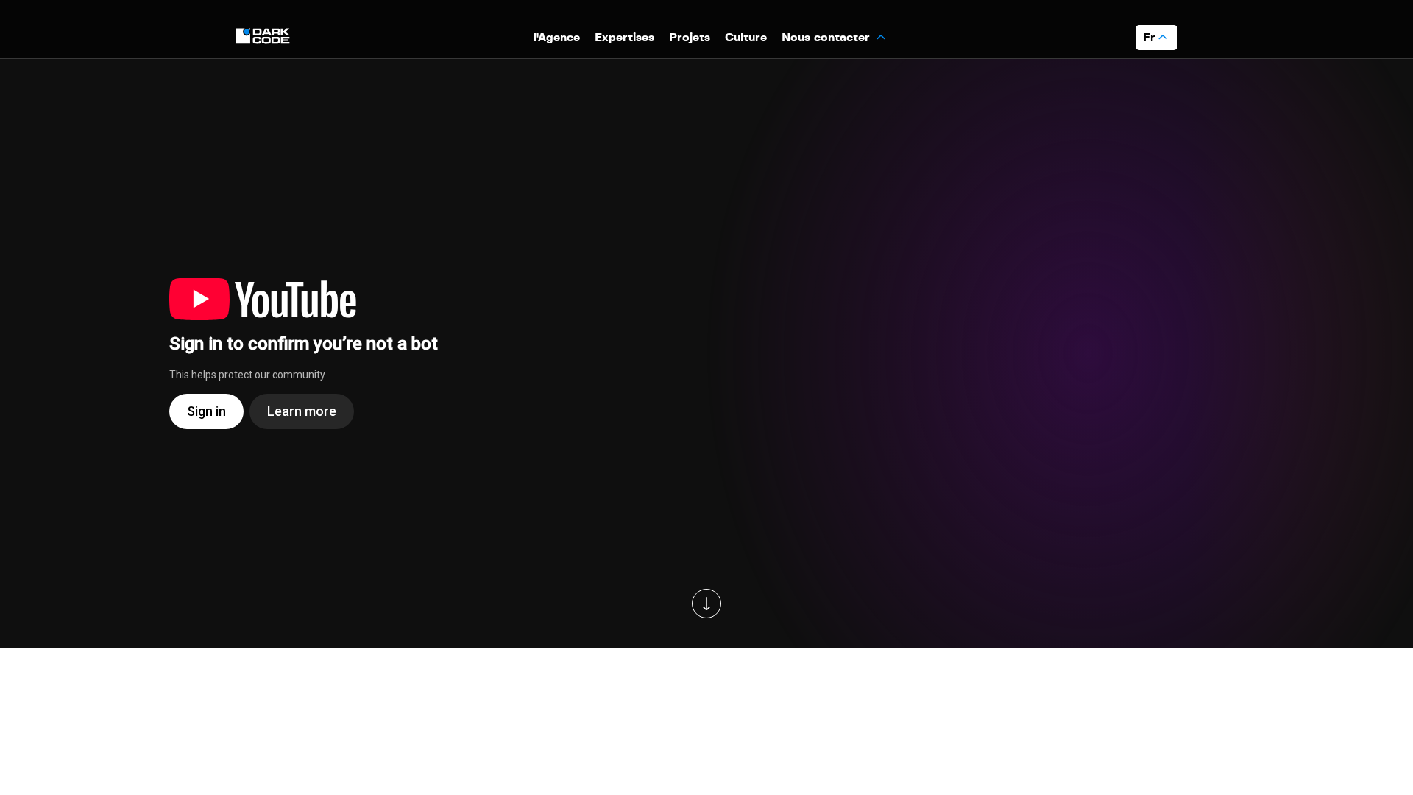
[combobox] (1157, 37)
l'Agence (557, 37)
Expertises (624, 37)
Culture (746, 37)
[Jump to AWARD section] (706, 603)
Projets (689, 37)
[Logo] (265, 37)
